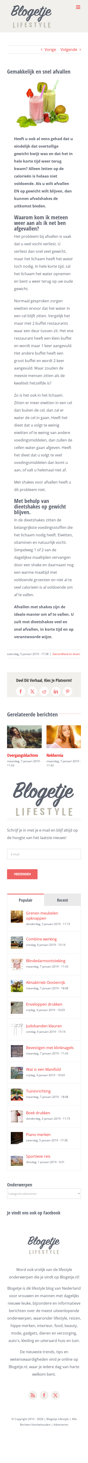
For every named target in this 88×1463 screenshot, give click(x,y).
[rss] (32, 1395)
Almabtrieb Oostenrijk (45, 982)
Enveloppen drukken (44, 1004)
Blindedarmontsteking (45, 960)
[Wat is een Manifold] (17, 1070)
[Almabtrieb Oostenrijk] (17, 983)
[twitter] (55, 1395)
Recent (62, 900)
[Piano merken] (17, 1135)
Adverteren (61, 1425)
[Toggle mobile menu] (78, 7)
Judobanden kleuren (44, 1026)
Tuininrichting (38, 1091)
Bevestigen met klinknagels (50, 1047)
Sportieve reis (38, 1156)
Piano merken (38, 1134)
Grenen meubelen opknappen (42, 916)
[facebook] (44, 1395)
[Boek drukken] (17, 1114)
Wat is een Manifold (43, 1069)
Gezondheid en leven (66, 654)
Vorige (50, 49)
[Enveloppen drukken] (17, 1005)
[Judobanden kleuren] (17, 1027)
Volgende (69, 49)
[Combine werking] (17, 940)
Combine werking (41, 939)
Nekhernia (54, 755)
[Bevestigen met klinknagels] (17, 1048)
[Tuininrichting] (17, 1092)
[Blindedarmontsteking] (17, 962)
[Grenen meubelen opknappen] (17, 914)
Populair (25, 900)
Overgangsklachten (22, 755)
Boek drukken (38, 1112)
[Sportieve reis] (17, 1157)
